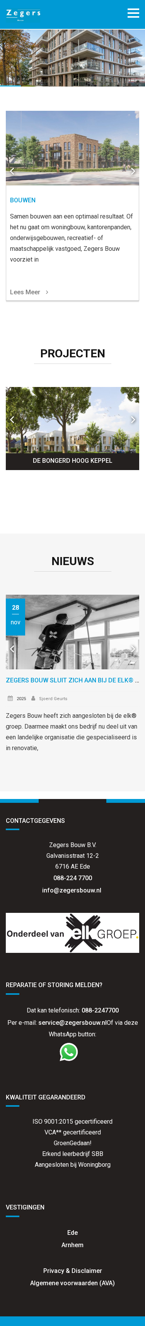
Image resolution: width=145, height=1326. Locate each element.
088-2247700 (100, 1010)
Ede (72, 1232)
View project (72, 428)
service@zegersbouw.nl (72, 1022)
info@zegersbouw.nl (72, 890)
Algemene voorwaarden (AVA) (72, 1283)
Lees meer (25, 292)
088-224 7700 (72, 878)
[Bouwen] (72, 148)
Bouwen (23, 200)
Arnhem (72, 1245)
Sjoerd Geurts (53, 698)
